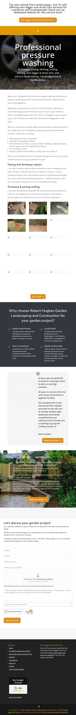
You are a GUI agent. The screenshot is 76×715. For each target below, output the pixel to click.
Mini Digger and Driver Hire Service (37, 20)
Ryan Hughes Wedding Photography (56, 712)
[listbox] (38, 604)
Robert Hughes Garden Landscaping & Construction (38, 710)
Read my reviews (51, 440)
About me (12, 663)
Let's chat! (36, 296)
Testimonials (13, 660)
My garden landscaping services (19, 651)
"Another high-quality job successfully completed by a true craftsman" (38, 464)
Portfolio (12, 657)
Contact (11, 666)
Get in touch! (12, 620)
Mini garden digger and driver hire (20, 654)
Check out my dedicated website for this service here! (39, 11)
